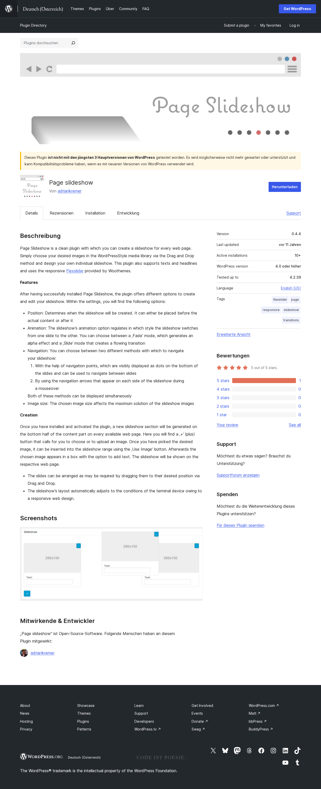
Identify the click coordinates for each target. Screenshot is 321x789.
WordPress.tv (147, 729)
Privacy (26, 729)
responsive (271, 310)
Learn (139, 705)
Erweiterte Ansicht (234, 334)
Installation (95, 213)
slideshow (291, 310)
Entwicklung (128, 213)
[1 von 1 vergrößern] (195, 533)
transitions (291, 320)
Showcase (86, 705)
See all (295, 424)
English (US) (291, 288)
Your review (227, 424)
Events (197, 713)
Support (293, 213)
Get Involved (202, 705)
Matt (255, 713)
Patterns (84, 729)
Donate (200, 721)
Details (31, 213)
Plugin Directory (33, 25)
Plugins (83, 721)
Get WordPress (297, 9)
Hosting (26, 721)
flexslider (280, 299)
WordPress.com (264, 705)
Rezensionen (61, 213)
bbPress (258, 721)
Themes (84, 713)
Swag (198, 729)
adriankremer (70, 190)
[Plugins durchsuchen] (73, 43)
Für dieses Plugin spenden (240, 525)
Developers (144, 721)
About (25, 705)
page (295, 299)
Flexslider (75, 270)
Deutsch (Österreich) (84, 757)
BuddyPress (261, 729)
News (24, 713)
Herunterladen (285, 187)
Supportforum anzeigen (238, 475)
